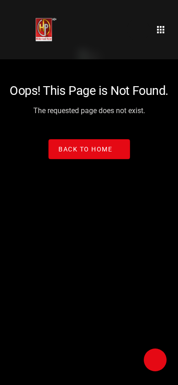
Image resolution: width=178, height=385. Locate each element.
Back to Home (85, 148)
